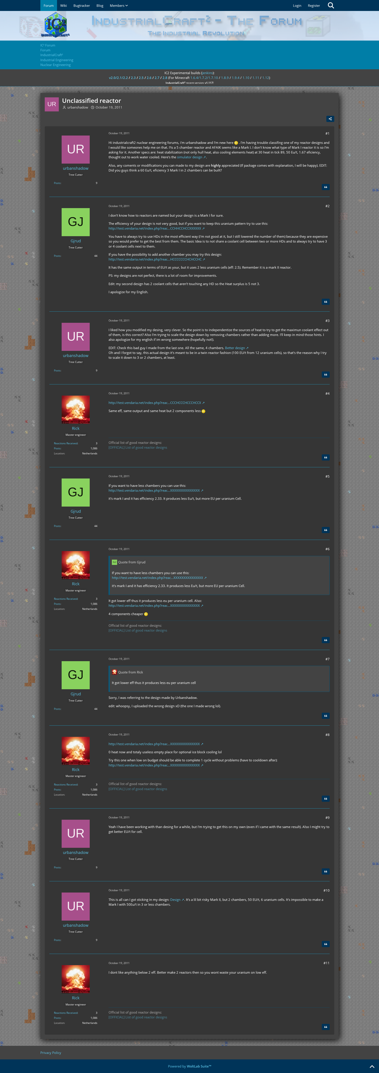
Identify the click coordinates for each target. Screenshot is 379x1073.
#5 (327, 476)
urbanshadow (77, 107)
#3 (327, 320)
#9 (327, 817)
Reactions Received (65, 443)
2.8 (165, 77)
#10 (327, 890)
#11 (327, 963)
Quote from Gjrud (131, 562)
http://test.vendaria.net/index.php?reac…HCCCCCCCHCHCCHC (155, 259)
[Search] (331, 5)
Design (175, 899)
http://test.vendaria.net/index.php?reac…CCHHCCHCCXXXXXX (155, 228)
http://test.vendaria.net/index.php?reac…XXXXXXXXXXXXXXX (154, 490)
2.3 (133, 77)
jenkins (207, 73)
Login (297, 5)
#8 (327, 734)
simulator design (189, 157)
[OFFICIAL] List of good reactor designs (138, 447)
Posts (57, 183)
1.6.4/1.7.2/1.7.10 (204, 77)
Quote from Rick (130, 672)
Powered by (189, 1066)
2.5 (141, 77)
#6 (327, 549)
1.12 (265, 77)
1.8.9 (225, 77)
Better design (235, 348)
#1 (327, 133)
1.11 (255, 77)
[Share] (330, 119)
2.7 (157, 77)
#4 (327, 393)
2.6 (149, 77)
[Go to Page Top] (372, 1067)
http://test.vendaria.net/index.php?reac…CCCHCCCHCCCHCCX (155, 402)
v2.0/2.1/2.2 (118, 77)
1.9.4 (236, 77)
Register (314, 5)
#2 (327, 206)
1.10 (246, 77)
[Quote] (326, 187)
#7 (327, 659)
